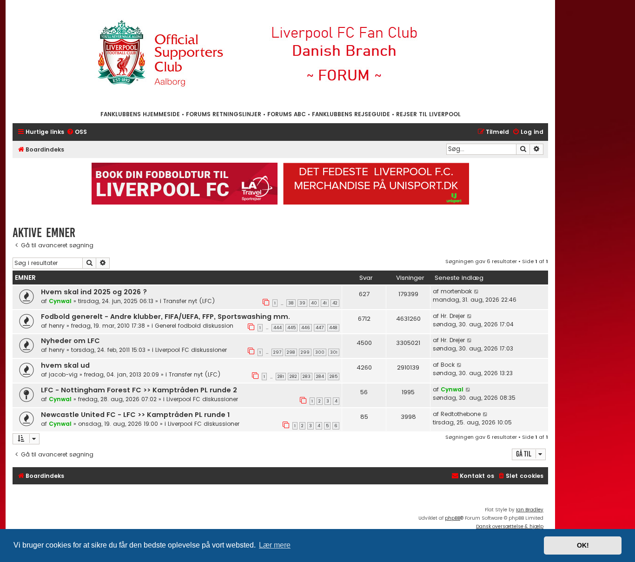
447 (320, 328)
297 (277, 352)
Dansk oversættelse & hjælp (509, 526)
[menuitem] (76, 132)
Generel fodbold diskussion (194, 326)
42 (334, 303)
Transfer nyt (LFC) (189, 301)
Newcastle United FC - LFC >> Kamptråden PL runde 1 (135, 414)
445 (291, 328)
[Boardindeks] (280, 55)
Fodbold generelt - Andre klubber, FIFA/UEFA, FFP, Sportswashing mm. (165, 316)
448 (333, 328)
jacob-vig (63, 374)
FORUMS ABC (286, 114)
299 (305, 352)
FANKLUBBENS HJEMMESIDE (140, 114)
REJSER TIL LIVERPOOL (428, 114)
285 (333, 376)
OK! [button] (583, 545)
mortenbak (456, 291)
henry (57, 326)
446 (305, 328)
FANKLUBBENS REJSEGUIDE (351, 114)
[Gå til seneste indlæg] (477, 291)
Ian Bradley (529, 509)
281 (281, 376)
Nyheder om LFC (70, 340)
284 (320, 376)
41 (325, 303)
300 (319, 352)
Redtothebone (461, 414)
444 (277, 328)
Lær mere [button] (275, 545)
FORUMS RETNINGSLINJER (223, 114)
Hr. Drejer (453, 316)
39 (302, 303)
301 (333, 352)
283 (307, 376)
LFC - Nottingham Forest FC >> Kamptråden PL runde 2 (139, 390)
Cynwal (60, 301)
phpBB (452, 518)
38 (291, 303)
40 (314, 303)
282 (293, 376)
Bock (448, 365)
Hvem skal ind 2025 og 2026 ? (94, 292)
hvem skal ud (65, 365)
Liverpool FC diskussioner (191, 350)
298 (291, 352)
